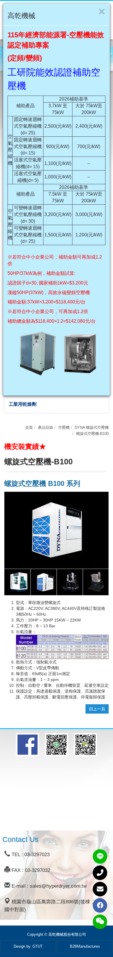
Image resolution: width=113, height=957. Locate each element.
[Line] (100, 856)
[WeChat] (100, 921)
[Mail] (100, 889)
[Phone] (100, 872)
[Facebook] (100, 905)
